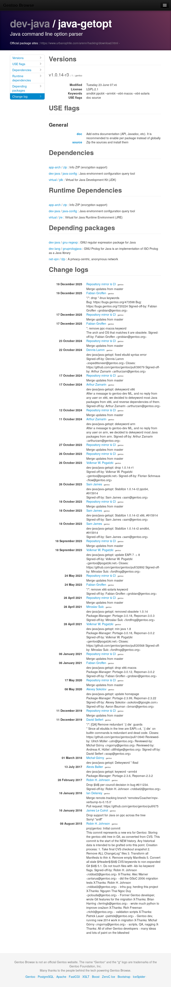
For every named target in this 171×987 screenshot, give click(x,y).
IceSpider (139, 976)
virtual (53, 180)
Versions (18, 58)
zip (65, 167)
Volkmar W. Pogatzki (99, 463)
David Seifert (94, 719)
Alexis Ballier (94, 767)
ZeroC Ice (108, 976)
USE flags (18, 64)
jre (61, 217)
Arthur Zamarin (96, 384)
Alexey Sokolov (96, 689)
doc (79, 134)
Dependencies (21, 70)
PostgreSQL (46, 976)
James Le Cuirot (97, 810)
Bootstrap (124, 976)
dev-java (30, 23)
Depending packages (19, 88)
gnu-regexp (70, 242)
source (77, 142)
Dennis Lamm (95, 350)
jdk (61, 180)
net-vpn (54, 259)
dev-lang (54, 248)
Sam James (94, 484)
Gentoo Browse (18, 5)
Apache (61, 976)
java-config (70, 173)
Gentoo (30, 976)
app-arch (55, 167)
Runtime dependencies (21, 78)
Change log (20, 96)
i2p (63, 259)
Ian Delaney (94, 793)
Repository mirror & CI (101, 284)
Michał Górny (95, 758)
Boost (95, 976)
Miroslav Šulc (95, 607)
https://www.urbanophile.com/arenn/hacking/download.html (79, 43)
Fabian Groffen (96, 293)
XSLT (85, 976)
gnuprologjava (72, 248)
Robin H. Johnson (98, 780)
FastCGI (74, 976)
